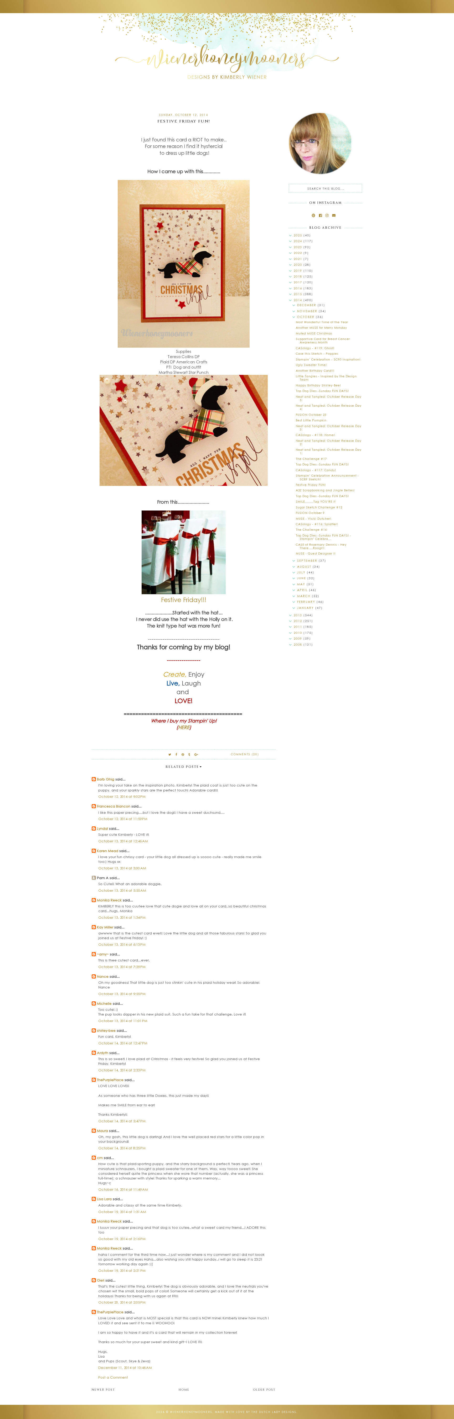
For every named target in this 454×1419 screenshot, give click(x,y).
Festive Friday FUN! (311, 485)
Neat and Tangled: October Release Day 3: (329, 427)
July (302, 572)
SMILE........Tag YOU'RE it (316, 501)
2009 (298, 638)
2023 (298, 247)
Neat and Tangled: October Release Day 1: (329, 451)
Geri (100, 1280)
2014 (298, 300)
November (308, 311)
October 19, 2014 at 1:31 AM (122, 1211)
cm (100, 1157)
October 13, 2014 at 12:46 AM (123, 840)
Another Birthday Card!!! (315, 371)
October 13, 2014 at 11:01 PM (122, 1020)
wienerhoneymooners (191, 1412)
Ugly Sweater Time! (311, 365)
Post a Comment (113, 1377)
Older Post (264, 1390)
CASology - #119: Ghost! (315, 348)
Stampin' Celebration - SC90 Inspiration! (328, 359)
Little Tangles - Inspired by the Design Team (326, 377)
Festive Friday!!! (184, 599)
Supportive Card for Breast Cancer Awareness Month (323, 340)
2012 (298, 621)
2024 (298, 241)
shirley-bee (106, 1030)
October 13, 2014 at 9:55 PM (122, 993)
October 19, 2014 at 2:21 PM (122, 1270)
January (306, 608)
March (304, 596)
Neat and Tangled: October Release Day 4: (329, 407)
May (302, 584)
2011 (298, 627)
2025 (298, 235)
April (303, 590)
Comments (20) (245, 754)
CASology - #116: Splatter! (317, 524)
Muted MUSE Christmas (314, 333)
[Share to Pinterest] (183, 754)
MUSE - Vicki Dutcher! (313, 518)
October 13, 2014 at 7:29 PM (122, 966)
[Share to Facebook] (177, 754)
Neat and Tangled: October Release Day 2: (329, 442)
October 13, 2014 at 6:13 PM (122, 944)
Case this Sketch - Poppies (317, 353)
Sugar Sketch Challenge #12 (319, 507)
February (307, 602)
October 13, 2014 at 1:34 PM (122, 917)
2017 (298, 282)
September (308, 560)
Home (184, 1390)
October (306, 317)
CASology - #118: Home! (315, 435)
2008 (298, 644)
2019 (298, 271)
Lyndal (102, 828)
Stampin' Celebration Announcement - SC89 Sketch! (327, 477)
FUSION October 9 (310, 513)
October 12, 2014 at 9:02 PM (122, 796)
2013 (298, 615)
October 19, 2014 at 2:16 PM (122, 1238)
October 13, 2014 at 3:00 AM (122, 867)
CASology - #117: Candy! (316, 470)
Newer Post (103, 1390)
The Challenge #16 (311, 530)
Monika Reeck (109, 899)
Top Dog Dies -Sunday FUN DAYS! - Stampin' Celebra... (323, 537)
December (307, 305)
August (305, 566)
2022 (298, 253)
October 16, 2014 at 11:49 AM (123, 1189)
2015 (298, 294)
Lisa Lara (104, 1198)
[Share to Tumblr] (189, 754)
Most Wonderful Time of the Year (322, 322)
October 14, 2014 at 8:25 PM (122, 1147)
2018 (298, 276)
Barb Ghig (105, 779)
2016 (298, 288)
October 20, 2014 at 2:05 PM (122, 1302)
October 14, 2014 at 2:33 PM (122, 1069)
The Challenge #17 (311, 459)
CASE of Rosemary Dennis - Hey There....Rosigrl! (321, 546)
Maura (102, 1130)
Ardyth (102, 1052)
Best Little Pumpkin (311, 420)
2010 (298, 633)
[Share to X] (170, 754)
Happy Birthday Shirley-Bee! (318, 385)
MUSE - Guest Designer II (316, 553)
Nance (103, 976)
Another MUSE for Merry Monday (321, 327)
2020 (298, 265)
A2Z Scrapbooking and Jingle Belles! (325, 490)
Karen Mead (107, 850)
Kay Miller (105, 926)
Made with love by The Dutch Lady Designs (255, 1412)
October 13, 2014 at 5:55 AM (122, 890)
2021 (298, 259)
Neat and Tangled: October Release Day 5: (329, 398)
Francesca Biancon (113, 806)
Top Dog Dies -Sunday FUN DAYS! (322, 391)
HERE (183, 727)
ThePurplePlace (110, 1079)
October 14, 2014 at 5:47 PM (122, 1120)
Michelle (105, 1003)
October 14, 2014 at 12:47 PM (122, 1042)
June (302, 578)
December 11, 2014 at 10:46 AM (125, 1367)
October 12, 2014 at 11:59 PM (122, 818)
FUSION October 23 (311, 415)
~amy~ (103, 954)
